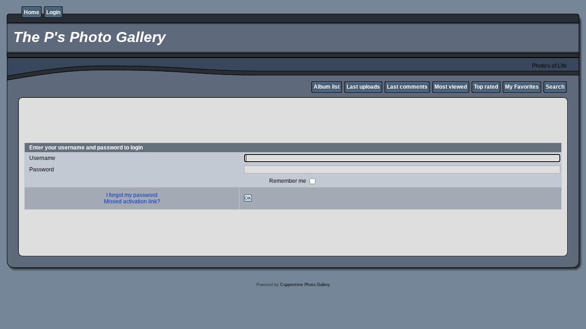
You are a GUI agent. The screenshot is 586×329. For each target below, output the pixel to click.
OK (247, 198)
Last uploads (363, 87)
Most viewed (450, 87)
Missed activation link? (132, 201)
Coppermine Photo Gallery (305, 284)
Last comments (407, 87)
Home (31, 12)
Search (555, 87)
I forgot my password (131, 195)
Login (53, 12)
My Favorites (522, 87)
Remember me (288, 180)
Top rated (486, 87)
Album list (327, 87)
